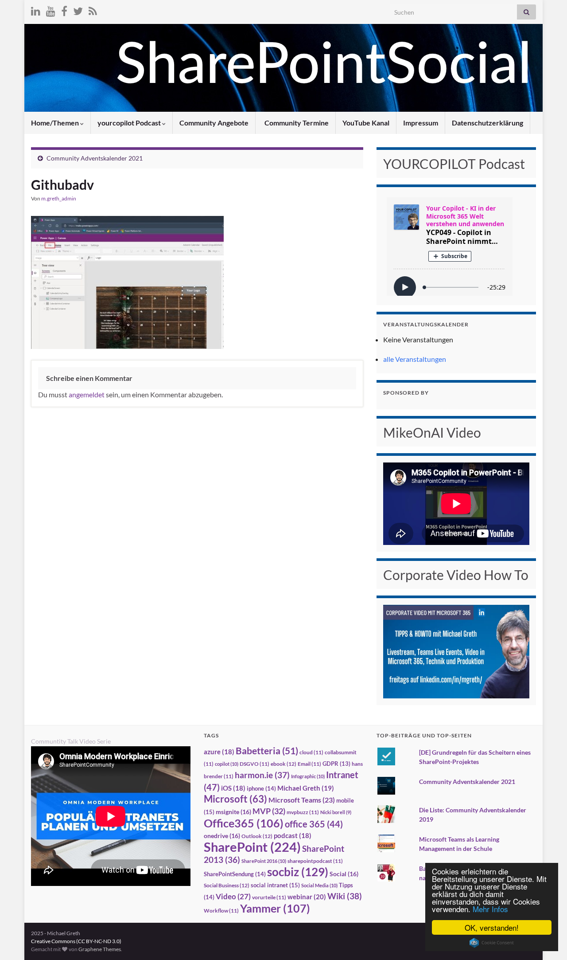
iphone (261, 788)
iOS (233, 788)
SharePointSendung (235, 874)
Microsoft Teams (301, 799)
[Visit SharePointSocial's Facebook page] (64, 9)
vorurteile (269, 897)
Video (233, 896)
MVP (268, 811)
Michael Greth (305, 788)
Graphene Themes (99, 949)
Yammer (275, 908)
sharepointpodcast (315, 861)
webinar (306, 897)
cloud (311, 752)
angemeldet (87, 394)
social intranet (275, 885)
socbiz (297, 872)
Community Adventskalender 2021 (95, 158)
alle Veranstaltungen (414, 359)
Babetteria (267, 750)
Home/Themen (55, 122)
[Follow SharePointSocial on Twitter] (78, 9)
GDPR (336, 763)
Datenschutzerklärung (487, 122)
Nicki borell (335, 812)
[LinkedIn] (35, 9)
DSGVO (254, 763)
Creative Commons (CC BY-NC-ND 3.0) (76, 941)
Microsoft (235, 799)
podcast (292, 835)
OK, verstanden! (492, 927)
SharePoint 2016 (263, 861)
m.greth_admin (58, 198)
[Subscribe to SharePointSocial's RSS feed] (93, 9)
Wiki (344, 896)
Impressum (420, 122)
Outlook (256, 836)
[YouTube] (50, 9)
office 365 (314, 824)
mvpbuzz (303, 812)
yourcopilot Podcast (129, 122)
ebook (283, 763)
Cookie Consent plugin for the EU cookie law (492, 943)
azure (219, 752)
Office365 (244, 823)
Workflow (221, 910)
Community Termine (296, 122)
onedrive (222, 835)
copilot (226, 764)
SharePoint (252, 846)
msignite (233, 811)
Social (344, 874)
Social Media (319, 885)
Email (309, 763)
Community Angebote (214, 122)
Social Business (226, 885)
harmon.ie (262, 775)
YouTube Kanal (365, 122)
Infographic (308, 776)
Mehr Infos (490, 908)
